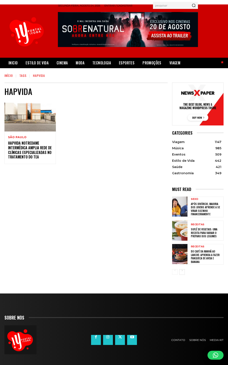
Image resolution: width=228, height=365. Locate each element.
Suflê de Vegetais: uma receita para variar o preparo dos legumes (204, 232)
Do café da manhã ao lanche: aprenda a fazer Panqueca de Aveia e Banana (205, 256)
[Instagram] (108, 340)
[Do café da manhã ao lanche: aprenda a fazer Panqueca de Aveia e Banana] (179, 254)
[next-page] (182, 272)
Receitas (197, 224)
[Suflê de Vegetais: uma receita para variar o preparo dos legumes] (179, 231)
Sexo (194, 199)
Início (8, 75)
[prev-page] (175, 272)
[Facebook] (96, 340)
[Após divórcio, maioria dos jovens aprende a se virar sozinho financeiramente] (179, 207)
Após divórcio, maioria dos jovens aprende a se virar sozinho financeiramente (205, 209)
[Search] (193, 5)
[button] (216, 355)
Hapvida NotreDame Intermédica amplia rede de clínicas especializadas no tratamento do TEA (30, 150)
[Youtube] (132, 340)
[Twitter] (120, 340)
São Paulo (17, 137)
